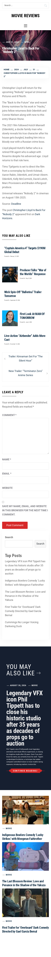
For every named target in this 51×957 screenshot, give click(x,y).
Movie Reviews (25, 15)
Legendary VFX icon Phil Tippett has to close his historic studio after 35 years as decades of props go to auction (25, 567)
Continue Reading (25, 771)
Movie (35, 685)
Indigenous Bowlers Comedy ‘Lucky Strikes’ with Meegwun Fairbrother (25, 582)
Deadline (16, 203)
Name (6, 459)
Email (6, 473)
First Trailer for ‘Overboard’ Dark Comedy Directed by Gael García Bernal (23, 611)
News (27, 42)
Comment (9, 415)
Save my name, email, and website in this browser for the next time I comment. (25, 510)
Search (9, 537)
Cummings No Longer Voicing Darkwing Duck (21, 624)
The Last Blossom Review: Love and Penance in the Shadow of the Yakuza (25, 596)
